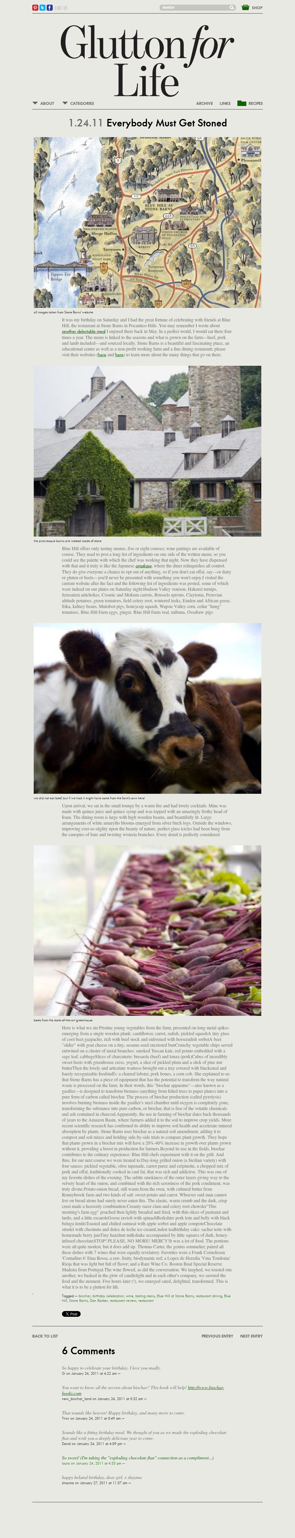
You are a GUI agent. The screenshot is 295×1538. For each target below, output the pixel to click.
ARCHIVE (204, 104)
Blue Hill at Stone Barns (175, 1296)
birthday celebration (108, 1296)
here (102, 354)
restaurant (146, 1300)
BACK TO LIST (45, 1336)
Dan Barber (99, 1300)
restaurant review (123, 1300)
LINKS (225, 104)
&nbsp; (248, 7)
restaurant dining (209, 1296)
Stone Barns (78, 1300)
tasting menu (145, 1296)
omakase (143, 566)
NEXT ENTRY (251, 1336)
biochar (84, 1296)
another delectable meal (83, 331)
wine (129, 1296)
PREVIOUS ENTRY (217, 1336)
